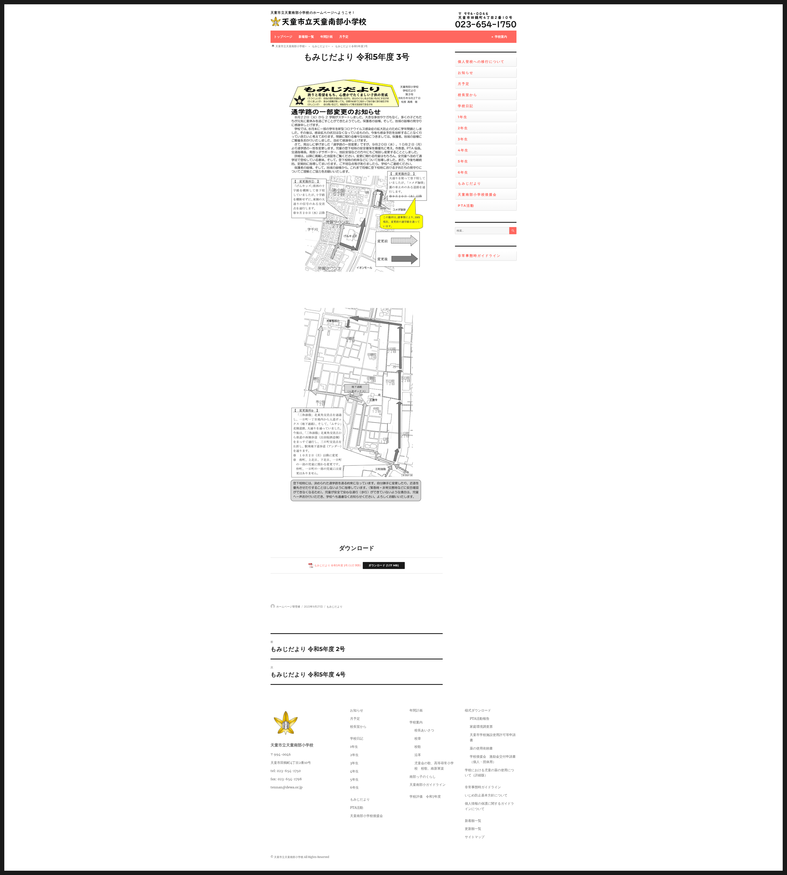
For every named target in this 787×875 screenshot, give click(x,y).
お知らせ (465, 73)
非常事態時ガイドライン (479, 256)
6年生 (463, 172)
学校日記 (465, 106)
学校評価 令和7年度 (425, 796)
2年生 (463, 128)
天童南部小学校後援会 (477, 194)
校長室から (467, 95)
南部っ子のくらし (422, 776)
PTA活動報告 (479, 718)
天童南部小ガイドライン (427, 784)
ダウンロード (376, 565)
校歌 (417, 747)
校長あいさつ (424, 730)
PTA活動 (466, 206)
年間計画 (326, 37)
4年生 (463, 150)
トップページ (283, 37)
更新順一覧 (473, 829)
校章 (417, 738)
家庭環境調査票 (481, 726)
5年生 (463, 161)
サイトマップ (474, 837)
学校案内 (501, 37)
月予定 (343, 37)
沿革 (417, 755)
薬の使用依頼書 (481, 748)
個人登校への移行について (481, 62)
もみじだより (334, 606)
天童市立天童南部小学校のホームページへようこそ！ (313, 13)
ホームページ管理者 (288, 606)
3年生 (463, 139)
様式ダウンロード (478, 710)
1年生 (462, 117)
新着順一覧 (306, 37)
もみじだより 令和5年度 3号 (356, 57)
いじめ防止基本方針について (486, 795)
